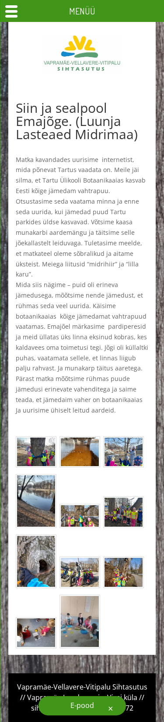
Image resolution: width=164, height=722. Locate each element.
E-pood (82, 705)
